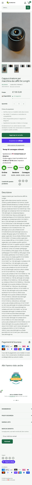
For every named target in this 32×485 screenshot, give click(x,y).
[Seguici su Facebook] (3, 458)
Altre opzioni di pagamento (16, 145)
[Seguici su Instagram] (10, 458)
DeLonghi (5, 84)
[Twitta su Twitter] (26, 181)
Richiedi (7, 441)
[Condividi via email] (19, 184)
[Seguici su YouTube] (13, 458)
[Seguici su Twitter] (6, 458)
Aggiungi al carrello (16, 135)
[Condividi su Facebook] (19, 181)
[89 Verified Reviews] (16, 385)
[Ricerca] (28, 7)
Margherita (12, 396)
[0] (29, 3)
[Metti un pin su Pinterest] (23, 181)
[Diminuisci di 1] (14, 104)
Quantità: (4, 104)
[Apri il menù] (3, 2)
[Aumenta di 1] (24, 104)
